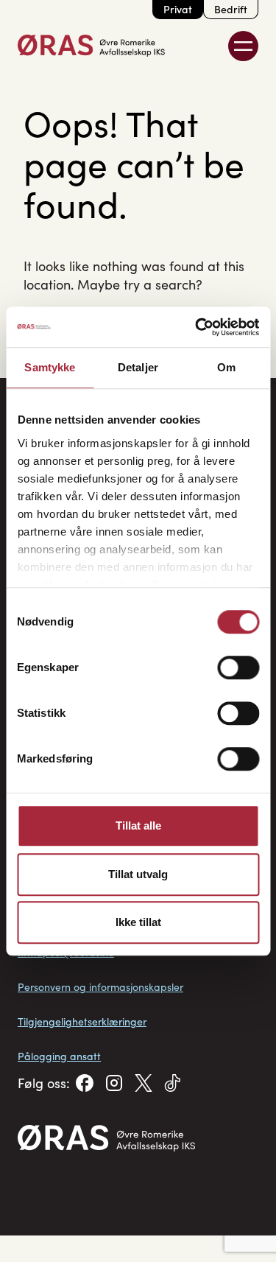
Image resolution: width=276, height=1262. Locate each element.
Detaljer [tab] (138, 367)
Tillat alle (138, 825)
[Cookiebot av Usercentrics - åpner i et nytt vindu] (196, 327)
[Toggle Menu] (243, 46)
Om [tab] (226, 367)
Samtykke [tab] (49, 367)
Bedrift (230, 9)
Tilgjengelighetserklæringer (82, 1021)
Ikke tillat (138, 922)
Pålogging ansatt (59, 1056)
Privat (177, 9)
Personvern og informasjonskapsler (100, 987)
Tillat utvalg (138, 874)
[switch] (238, 667)
